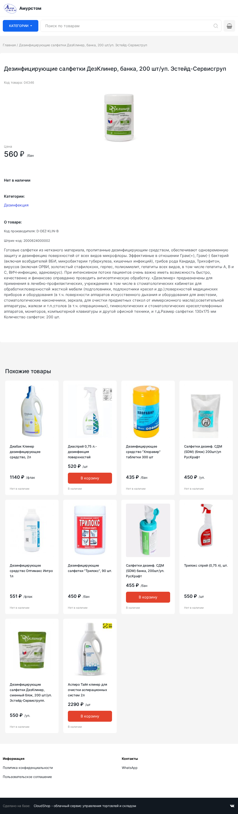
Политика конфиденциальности (28, 768)
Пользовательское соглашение (27, 777)
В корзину (90, 478)
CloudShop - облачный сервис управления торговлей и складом (85, 806)
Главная (9, 45)
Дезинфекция (16, 205)
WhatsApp (130, 768)
